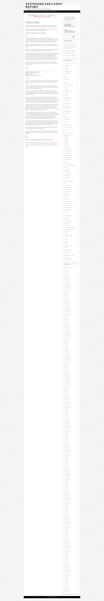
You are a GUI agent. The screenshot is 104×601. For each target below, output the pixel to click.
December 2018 (67, 449)
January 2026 (67, 281)
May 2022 (66, 369)
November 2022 (67, 357)
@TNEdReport (50, 139)
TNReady (27, 49)
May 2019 (66, 439)
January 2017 (67, 495)
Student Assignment (68, 203)
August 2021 (67, 387)
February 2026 (67, 279)
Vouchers (66, 253)
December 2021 (67, 379)
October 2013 (67, 573)
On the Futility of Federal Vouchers (71, 55)
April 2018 (67, 465)
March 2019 (67, 443)
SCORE (66, 197)
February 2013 (67, 589)
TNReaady (67, 239)
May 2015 (66, 535)
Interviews (66, 141)
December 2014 (67, 545)
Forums (66, 129)
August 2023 (67, 339)
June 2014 (66, 557)
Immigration (67, 137)
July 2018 (66, 459)
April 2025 (67, 299)
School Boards (67, 185)
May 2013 (66, 583)
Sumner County (67, 209)
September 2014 (67, 551)
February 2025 (67, 303)
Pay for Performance (68, 173)
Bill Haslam (67, 79)
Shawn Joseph (67, 199)
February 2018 (67, 469)
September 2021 (67, 385)
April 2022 (67, 371)
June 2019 (66, 437)
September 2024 (67, 313)
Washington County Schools (70, 255)
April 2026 (67, 275)
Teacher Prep (67, 219)
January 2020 (67, 423)
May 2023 (66, 345)
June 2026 (66, 271)
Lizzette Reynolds (68, 153)
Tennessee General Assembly (70, 229)
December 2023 (67, 331)
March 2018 (67, 467)
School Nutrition (67, 191)
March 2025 (67, 301)
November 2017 (67, 475)
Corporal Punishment (68, 111)
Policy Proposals (67, 177)
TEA (66, 213)
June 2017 (66, 485)
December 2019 (67, 425)
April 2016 (67, 513)
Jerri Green (67, 143)
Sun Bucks (67, 211)
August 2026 (67, 267)
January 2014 (67, 567)
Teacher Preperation (68, 221)
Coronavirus (67, 109)
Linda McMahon (68, 151)
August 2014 (67, 553)
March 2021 (67, 395)
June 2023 (66, 343)
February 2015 (67, 541)
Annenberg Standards (68, 71)
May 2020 (66, 415)
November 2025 (67, 285)
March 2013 (67, 587)
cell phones (67, 93)
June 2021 (66, 389)
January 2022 (67, 377)
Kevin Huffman (67, 147)
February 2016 (67, 517)
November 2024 (67, 309)
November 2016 (67, 499)
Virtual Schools (67, 251)
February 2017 (67, 493)
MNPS (66, 161)
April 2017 (67, 489)
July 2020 (66, 411)
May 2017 (66, 487)
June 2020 (66, 413)
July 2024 (66, 317)
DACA (66, 115)
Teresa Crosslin (67, 231)
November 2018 (67, 451)
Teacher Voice (67, 225)
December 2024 (67, 307)
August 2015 (67, 529)
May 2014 (66, 559)
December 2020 (67, 401)
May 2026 (66, 273)
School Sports (67, 195)
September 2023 (67, 337)
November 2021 (67, 381)
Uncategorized (67, 249)
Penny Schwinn (67, 175)
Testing (66, 233)
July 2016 (66, 507)
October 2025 (67, 287)
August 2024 (67, 315)
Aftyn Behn (67, 65)
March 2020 (67, 419)
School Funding (67, 187)
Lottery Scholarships (68, 155)
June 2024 (66, 319)
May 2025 (66, 297)
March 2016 (67, 515)
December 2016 (67, 497)
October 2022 (67, 359)
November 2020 (67, 403)
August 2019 (67, 433)
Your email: (66, 29)
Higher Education (68, 135)
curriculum (66, 113)
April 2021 (67, 393)
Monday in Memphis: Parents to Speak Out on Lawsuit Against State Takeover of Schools (70, 47)
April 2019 (67, 441)
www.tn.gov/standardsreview (49, 124)
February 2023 (67, 351)
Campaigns (67, 89)
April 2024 (67, 323)
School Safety (67, 193)
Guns (66, 131)
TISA (66, 237)
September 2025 (67, 289)
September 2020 (67, 407)
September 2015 (67, 527)
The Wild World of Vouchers (70, 53)
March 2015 (67, 539)
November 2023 (67, 333)
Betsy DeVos (67, 77)
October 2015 (67, 525)
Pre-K (66, 179)
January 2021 (67, 399)
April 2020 (67, 417)
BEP (65, 75)
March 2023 (67, 349)
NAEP (66, 167)
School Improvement (68, 189)
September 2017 (67, 479)
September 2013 (67, 575)
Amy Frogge (67, 69)
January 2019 (67, 447)
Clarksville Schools (68, 99)
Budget (66, 87)
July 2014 (66, 555)
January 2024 (67, 329)
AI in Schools (67, 67)
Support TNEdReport (45, 11)
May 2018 (66, 463)
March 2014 (67, 563)
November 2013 (67, 571)
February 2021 (67, 397)
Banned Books (67, 73)
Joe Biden (66, 145)
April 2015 (67, 537)
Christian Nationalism (68, 97)
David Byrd (67, 117)
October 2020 (67, 405)
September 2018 (67, 455)
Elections (66, 121)
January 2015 (67, 543)
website (26, 46)
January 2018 (67, 471)
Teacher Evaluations (68, 215)
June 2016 (66, 509)
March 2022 (67, 373)
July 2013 (66, 579)
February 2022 (67, 375)
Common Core (67, 105)
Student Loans (67, 205)
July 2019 (66, 435)
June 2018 (66, 461)
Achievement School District (70, 63)
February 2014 (67, 565)
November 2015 (67, 523)
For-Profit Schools (68, 125)
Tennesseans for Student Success (70, 227)
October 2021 (67, 383)
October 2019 (67, 429)
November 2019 (67, 427)
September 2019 (67, 431)
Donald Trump (67, 119)
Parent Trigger (67, 171)
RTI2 (66, 183)
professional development (69, 181)
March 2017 (67, 491)
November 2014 (67, 547)
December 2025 (67, 283)
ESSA (66, 123)
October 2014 (67, 549)
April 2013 (67, 585)
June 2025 (66, 295)
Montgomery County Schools (70, 165)
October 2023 (67, 335)
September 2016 (67, 503)
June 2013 (66, 581)
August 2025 (67, 291)
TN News (54, 11)
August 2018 (67, 457)
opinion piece (67, 169)
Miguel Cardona (67, 159)
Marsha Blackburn (68, 157)
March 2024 (67, 325)
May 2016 (66, 511)
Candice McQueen (68, 91)
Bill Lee (66, 81)
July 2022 (66, 365)
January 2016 (67, 519)
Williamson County (68, 259)
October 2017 (67, 477)
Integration (66, 139)
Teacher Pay (67, 217)
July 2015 (66, 531)
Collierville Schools (68, 103)
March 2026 (67, 277)
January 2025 (67, 305)
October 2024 (67, 311)
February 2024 (67, 327)
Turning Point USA (68, 245)
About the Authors (33, 11)
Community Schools (68, 107)
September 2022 (67, 361)
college (66, 101)
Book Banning (67, 83)
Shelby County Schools (69, 201)
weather (66, 257)
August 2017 (67, 481)
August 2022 (67, 363)
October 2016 (67, 501)
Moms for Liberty (68, 163)
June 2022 (66, 367)
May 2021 (66, 391)
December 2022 (67, 355)
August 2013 (67, 577)
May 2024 (66, 321)
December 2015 (67, 521)
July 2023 (66, 341)
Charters (66, 95)
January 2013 (67, 591)
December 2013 (67, 569)
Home (26, 11)
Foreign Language (68, 127)
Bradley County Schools (69, 85)
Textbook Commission (68, 235)
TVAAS (66, 247)
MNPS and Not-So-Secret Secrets (70, 43)
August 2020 (67, 409)
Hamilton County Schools (69, 133)
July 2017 (66, 483)
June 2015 (66, 533)
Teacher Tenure (67, 223)
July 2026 (66, 269)
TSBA (66, 243)
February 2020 (67, 421)
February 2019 (67, 445)
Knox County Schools (68, 149)
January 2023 (67, 353)
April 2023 (67, 347)
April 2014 (67, 561)
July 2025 (66, 293)
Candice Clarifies (32, 22)
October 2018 (67, 453)
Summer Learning (68, 207)
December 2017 (67, 473)
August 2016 (67, 505)
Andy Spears (37, 21)
